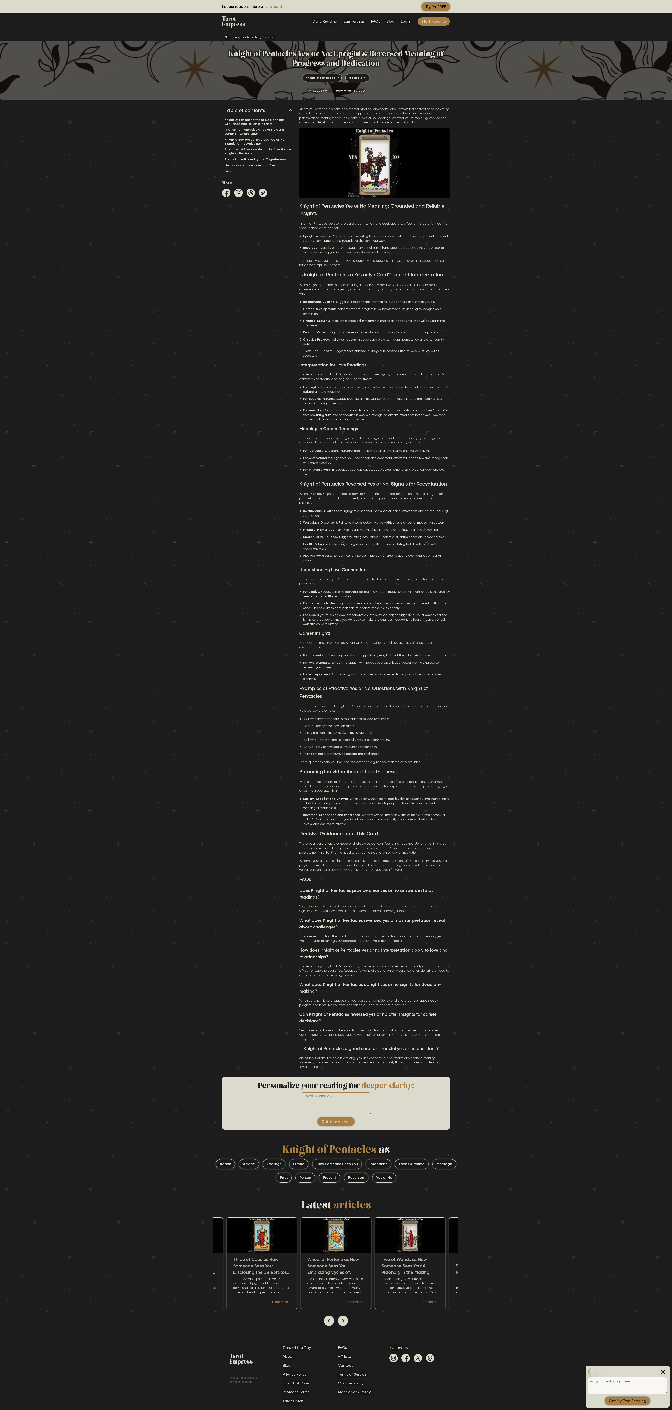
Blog (390, 21)
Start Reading (434, 21)
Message (444, 1164)
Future (298, 1164)
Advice (249, 1164)
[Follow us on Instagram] (393, 1358)
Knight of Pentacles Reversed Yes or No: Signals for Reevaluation (255, 142)
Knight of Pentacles (247, 37)
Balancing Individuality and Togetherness (256, 159)
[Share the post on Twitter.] (238, 193)
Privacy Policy (294, 1374)
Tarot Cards (293, 1401)
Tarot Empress (233, 21)
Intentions (378, 1164)
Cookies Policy (350, 1383)
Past (284, 1177)
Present (329, 1177)
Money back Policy (354, 1392)
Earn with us (354, 21)
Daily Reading (325, 21)
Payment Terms (296, 1392)
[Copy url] (263, 193)
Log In (406, 21)
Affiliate (344, 1356)
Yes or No (384, 1177)
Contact (345, 1365)
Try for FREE (435, 7)
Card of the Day (297, 1347)
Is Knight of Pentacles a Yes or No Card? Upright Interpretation (255, 132)
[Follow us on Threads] (430, 1358)
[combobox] (322, 78)
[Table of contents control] (292, 110)
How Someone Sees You (337, 1164)
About (288, 1356)
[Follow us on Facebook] (405, 1358)
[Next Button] (343, 1321)
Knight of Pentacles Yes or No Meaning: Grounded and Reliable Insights (254, 122)
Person (305, 1177)
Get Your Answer (336, 1121)
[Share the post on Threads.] (251, 193)
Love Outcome (412, 1164)
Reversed (356, 1177)
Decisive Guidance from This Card (250, 165)
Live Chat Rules (296, 1383)
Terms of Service (352, 1374)
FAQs (375, 21)
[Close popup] (663, 1372)
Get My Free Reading (627, 1401)
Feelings (274, 1164)
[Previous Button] (329, 1321)
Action (225, 1164)
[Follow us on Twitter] (418, 1358)
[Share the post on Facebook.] (226, 193)
